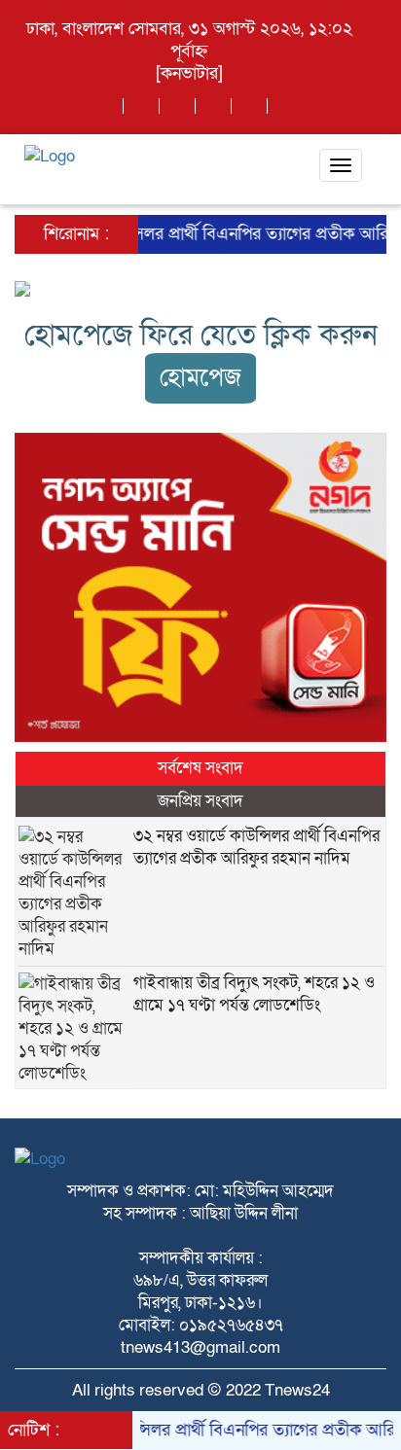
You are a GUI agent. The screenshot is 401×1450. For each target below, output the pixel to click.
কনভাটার (189, 73)
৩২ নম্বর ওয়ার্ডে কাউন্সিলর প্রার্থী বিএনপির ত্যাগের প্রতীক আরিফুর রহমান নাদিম (256, 847)
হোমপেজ (200, 378)
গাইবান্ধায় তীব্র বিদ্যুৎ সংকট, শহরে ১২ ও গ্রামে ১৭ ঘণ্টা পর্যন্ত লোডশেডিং (254, 994)
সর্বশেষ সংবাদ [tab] (200, 768)
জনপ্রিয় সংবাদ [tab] (200, 801)
